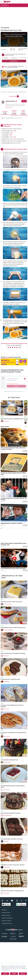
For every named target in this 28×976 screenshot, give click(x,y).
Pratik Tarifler (4, 5)
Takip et (24, 101)
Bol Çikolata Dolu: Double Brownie (10, 679)
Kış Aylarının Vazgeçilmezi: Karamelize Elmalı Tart (13, 733)
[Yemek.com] (7, 2)
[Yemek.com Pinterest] (25, 900)
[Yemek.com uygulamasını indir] (6, 904)
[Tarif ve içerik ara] (20, 2)
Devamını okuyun (9, 107)
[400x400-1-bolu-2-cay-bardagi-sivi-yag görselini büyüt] (15, 131)
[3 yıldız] (13, 347)
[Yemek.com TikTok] (7, 900)
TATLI (2, 599)
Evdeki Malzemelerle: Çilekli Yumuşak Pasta (13, 627)
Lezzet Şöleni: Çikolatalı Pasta (9, 760)
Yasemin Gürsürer (10, 101)
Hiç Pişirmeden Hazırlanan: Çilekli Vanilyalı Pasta (12, 786)
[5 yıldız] (17, 347)
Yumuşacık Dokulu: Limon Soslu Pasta (11, 601)
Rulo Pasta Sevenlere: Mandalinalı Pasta (12, 418)
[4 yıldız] (15, 347)
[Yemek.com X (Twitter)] (17, 900)
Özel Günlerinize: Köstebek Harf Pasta (12, 839)
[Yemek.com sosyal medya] (12, 930)
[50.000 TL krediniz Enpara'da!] (14, 361)
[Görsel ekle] (24, 379)
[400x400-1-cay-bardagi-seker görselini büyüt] (15, 137)
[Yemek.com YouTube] (12, 900)
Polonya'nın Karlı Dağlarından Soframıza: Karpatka (12, 705)
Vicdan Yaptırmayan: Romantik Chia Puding (13, 653)
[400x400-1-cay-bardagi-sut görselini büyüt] (12, 133)
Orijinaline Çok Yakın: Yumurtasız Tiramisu (12, 865)
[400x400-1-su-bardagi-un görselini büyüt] (11, 135)
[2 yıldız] (10, 347)
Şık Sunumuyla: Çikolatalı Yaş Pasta (11, 813)
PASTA (2, 416)
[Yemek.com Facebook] (21, 900)
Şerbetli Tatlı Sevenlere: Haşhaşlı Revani (12, 890)
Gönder (16, 386)
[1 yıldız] (8, 347)
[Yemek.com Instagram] (2, 900)
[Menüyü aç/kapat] (1, 2)
